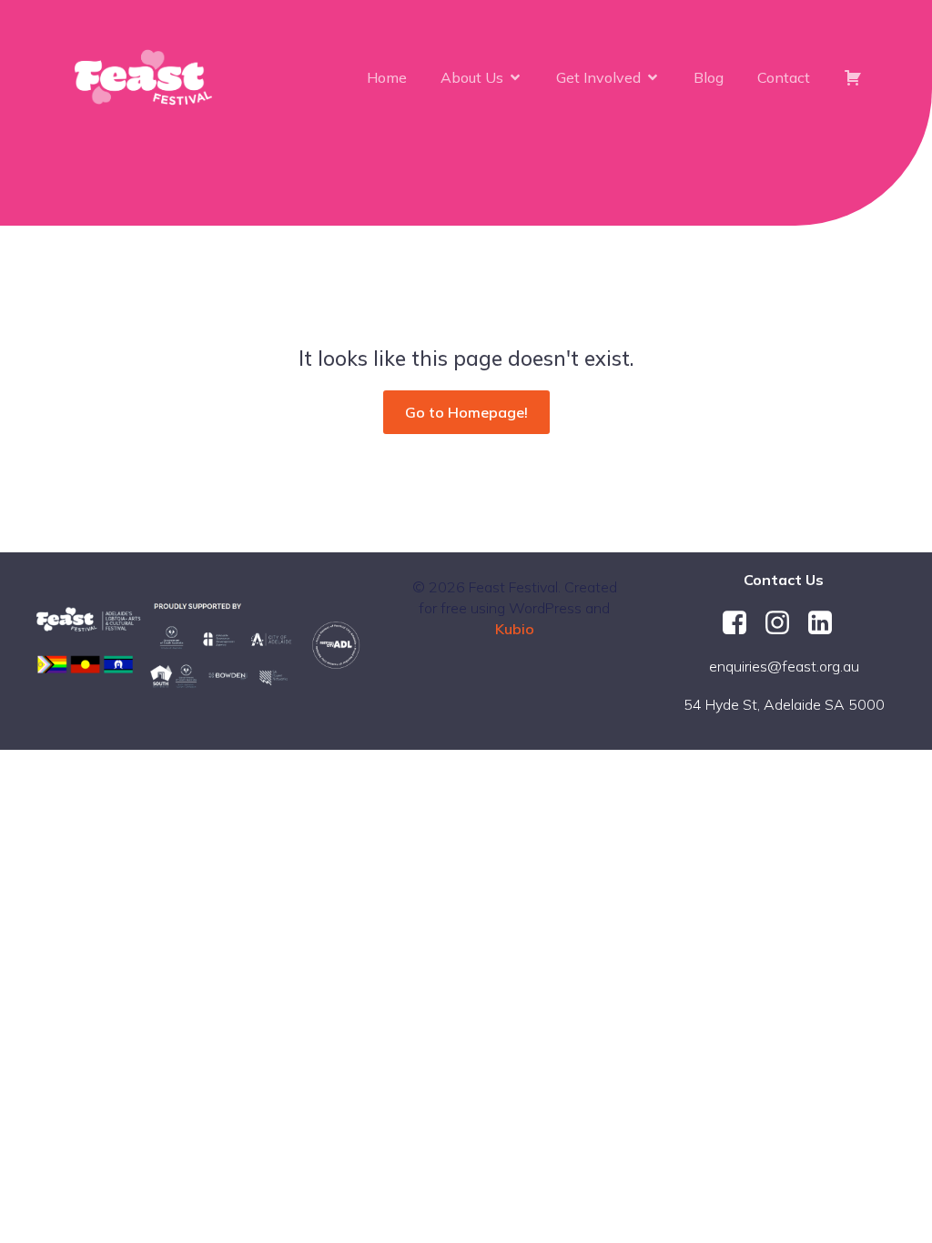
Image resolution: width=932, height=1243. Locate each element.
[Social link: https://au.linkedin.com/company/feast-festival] (826, 623)
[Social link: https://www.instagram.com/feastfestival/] (784, 623)
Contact (783, 77)
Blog (709, 77)
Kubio (514, 629)
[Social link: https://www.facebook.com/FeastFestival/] (741, 623)
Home (387, 77)
